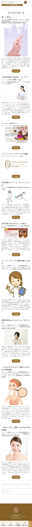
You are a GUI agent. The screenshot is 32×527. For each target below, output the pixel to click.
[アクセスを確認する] (25, 2)
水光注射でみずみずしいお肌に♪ (14, 223)
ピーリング (19, 434)
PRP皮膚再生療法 (6, 21)
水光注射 (10, 22)
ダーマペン (19, 82)
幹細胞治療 (4, 22)
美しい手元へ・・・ (9, 17)
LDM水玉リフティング (12, 265)
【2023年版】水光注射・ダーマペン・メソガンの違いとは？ (15, 78)
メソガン (4, 83)
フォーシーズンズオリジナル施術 (15, 154)
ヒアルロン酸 (26, 82)
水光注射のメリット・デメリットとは (16, 184)
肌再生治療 (12, 328)
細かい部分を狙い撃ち (22, 125)
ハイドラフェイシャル (10, 267)
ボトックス (9, 269)
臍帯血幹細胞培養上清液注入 (20, 22)
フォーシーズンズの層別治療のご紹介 (16, 262)
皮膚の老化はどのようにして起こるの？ (16, 321)
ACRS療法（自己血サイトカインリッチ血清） (18, 19)
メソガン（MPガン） (10, 123)
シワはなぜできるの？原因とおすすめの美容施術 (16, 368)
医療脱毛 (15, 269)
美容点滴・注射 (26, 269)
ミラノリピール (25, 21)
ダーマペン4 (10, 156)
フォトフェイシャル (16, 21)
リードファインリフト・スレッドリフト (16, 325)
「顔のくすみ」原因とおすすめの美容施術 (16, 428)
